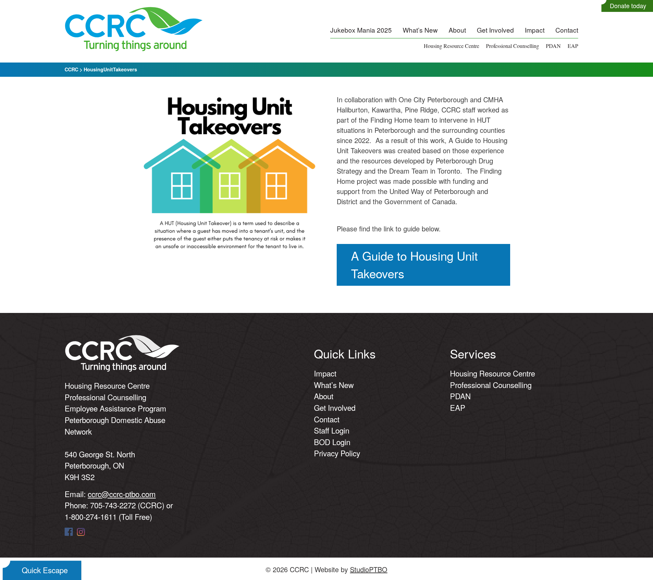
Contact (566, 29)
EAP (573, 45)
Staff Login (331, 430)
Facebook (69, 532)
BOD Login (332, 441)
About (457, 29)
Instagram (81, 532)
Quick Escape (45, 569)
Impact (535, 29)
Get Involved (495, 29)
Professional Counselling (512, 45)
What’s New (420, 29)
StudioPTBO (368, 569)
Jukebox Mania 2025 (361, 29)
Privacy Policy (337, 452)
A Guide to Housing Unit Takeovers (414, 264)
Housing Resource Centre (451, 45)
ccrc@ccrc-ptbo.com (122, 493)
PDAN (553, 45)
